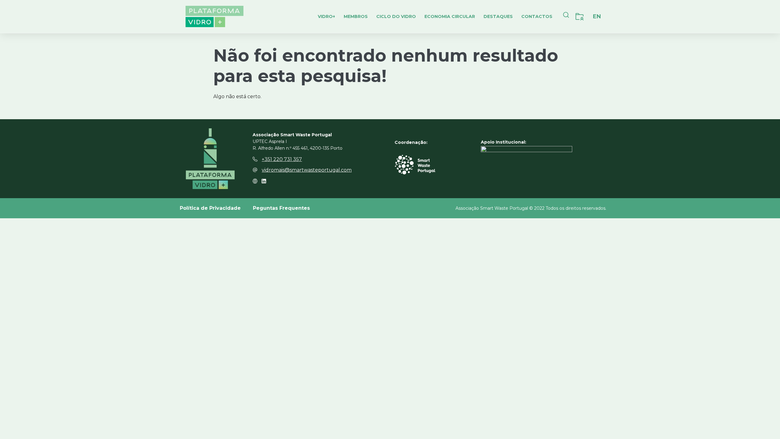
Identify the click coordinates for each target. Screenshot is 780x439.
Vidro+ (326, 16)
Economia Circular (449, 16)
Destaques (498, 16)
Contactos (536, 16)
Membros (356, 16)
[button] (566, 16)
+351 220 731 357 (282, 159)
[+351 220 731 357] (255, 159)
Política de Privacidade (210, 208)
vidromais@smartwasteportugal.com (307, 170)
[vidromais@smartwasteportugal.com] (255, 169)
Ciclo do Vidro (396, 16)
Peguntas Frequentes (281, 208)
